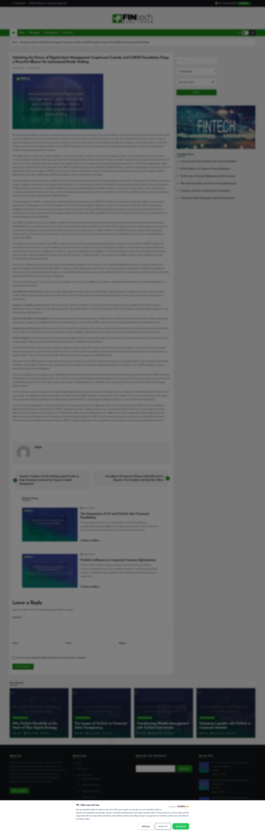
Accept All (181, 826)
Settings (146, 826)
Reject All (163, 826)
